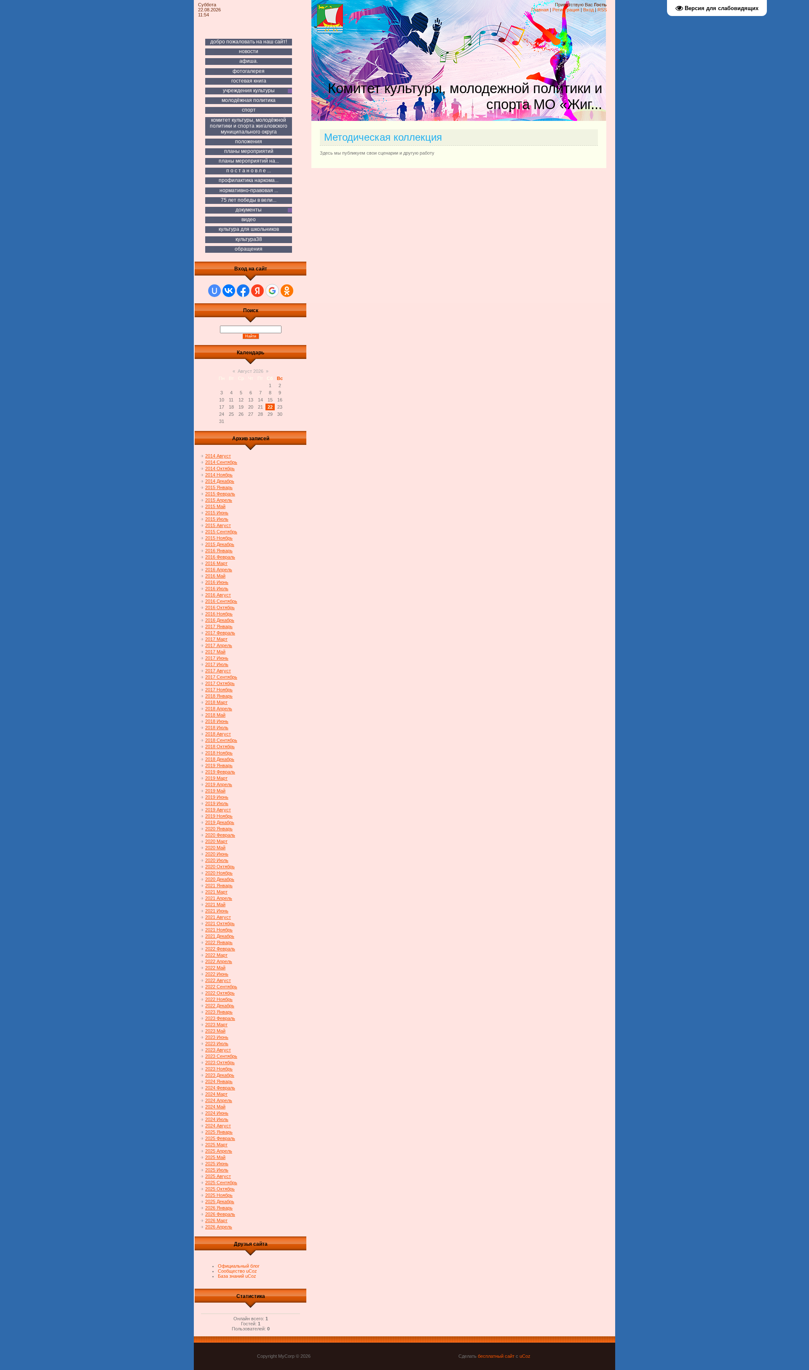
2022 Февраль (220, 948)
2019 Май (215, 790)
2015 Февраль (220, 493)
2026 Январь (219, 1207)
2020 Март (216, 841)
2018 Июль (216, 727)
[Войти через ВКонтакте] (228, 290)
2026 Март (216, 1220)
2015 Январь (219, 487)
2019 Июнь (216, 797)
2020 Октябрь (220, 866)
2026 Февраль (220, 1214)
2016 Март (216, 563)
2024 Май (215, 1106)
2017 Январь (219, 626)
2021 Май (215, 904)
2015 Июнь (216, 512)
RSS (602, 9)
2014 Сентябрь (221, 462)
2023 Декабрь (219, 1075)
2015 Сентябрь (221, 531)
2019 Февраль (220, 771)
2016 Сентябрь (221, 601)
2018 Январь (219, 695)
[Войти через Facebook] (243, 290)
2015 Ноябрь (219, 538)
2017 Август (218, 670)
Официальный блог (239, 1265)
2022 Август (218, 980)
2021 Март (216, 891)
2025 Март (216, 1144)
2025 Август (218, 1176)
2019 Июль (216, 803)
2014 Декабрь (219, 481)
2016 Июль (216, 588)
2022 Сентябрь (221, 986)
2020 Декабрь (219, 879)
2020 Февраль (220, 835)
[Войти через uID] (214, 290)
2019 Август (218, 809)
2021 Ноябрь (219, 929)
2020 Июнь (216, 853)
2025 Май (215, 1157)
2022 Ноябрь (219, 999)
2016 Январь (219, 550)
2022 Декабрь (219, 1005)
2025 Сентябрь (221, 1182)
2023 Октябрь (220, 1062)
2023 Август (218, 1049)
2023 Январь (219, 1011)
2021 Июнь (216, 910)
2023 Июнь (216, 1037)
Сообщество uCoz (237, 1271)
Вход (588, 9)
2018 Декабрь (219, 759)
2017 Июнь (216, 658)
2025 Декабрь (219, 1201)
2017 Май (215, 651)
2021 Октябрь (220, 923)
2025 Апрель (218, 1150)
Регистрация (565, 9)
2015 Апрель (218, 500)
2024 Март (216, 1094)
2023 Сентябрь (221, 1056)
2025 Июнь (216, 1163)
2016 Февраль (220, 556)
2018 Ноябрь (219, 752)
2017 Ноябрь (219, 689)
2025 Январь (219, 1132)
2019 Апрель (218, 784)
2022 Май (215, 967)
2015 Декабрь (219, 544)
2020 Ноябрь (219, 872)
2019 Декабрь (219, 822)
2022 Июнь (216, 974)
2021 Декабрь (219, 936)
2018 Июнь (216, 721)
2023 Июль (216, 1043)
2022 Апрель (218, 961)
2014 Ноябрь (219, 474)
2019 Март (216, 778)
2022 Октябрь (220, 992)
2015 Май (215, 506)
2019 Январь (219, 765)
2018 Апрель (218, 708)
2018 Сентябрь (221, 740)
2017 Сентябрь (221, 677)
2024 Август (218, 1125)
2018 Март (216, 702)
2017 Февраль (220, 632)
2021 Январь (219, 885)
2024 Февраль (220, 1087)
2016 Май (215, 575)
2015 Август (218, 525)
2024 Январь (219, 1081)
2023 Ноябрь (219, 1068)
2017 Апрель (218, 645)
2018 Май (215, 714)
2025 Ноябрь (219, 1195)
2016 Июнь (216, 582)
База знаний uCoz (237, 1276)
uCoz (525, 1356)
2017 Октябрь (220, 683)
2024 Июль (216, 1119)
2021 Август (218, 917)
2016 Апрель (218, 569)
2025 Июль (216, 1169)
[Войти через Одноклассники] (287, 290)
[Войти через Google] (272, 290)
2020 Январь (219, 828)
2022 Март (216, 955)
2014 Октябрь (220, 468)
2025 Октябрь (220, 1188)
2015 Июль (216, 519)
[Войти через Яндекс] (257, 290)
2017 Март (216, 639)
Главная (540, 9)
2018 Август (218, 733)
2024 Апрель (218, 1100)
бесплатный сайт (496, 1356)
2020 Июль (216, 860)
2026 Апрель (218, 1226)
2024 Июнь (216, 1113)
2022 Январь (219, 942)
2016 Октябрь (220, 607)
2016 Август (218, 594)
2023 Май (215, 1030)
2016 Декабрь (219, 620)
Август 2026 (250, 371)
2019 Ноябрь (219, 816)
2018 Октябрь (220, 746)
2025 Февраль (220, 1138)
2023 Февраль (220, 1018)
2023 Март (216, 1024)
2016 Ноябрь (219, 613)
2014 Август (218, 455)
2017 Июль (216, 664)
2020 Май (215, 847)
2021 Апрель (218, 898)
